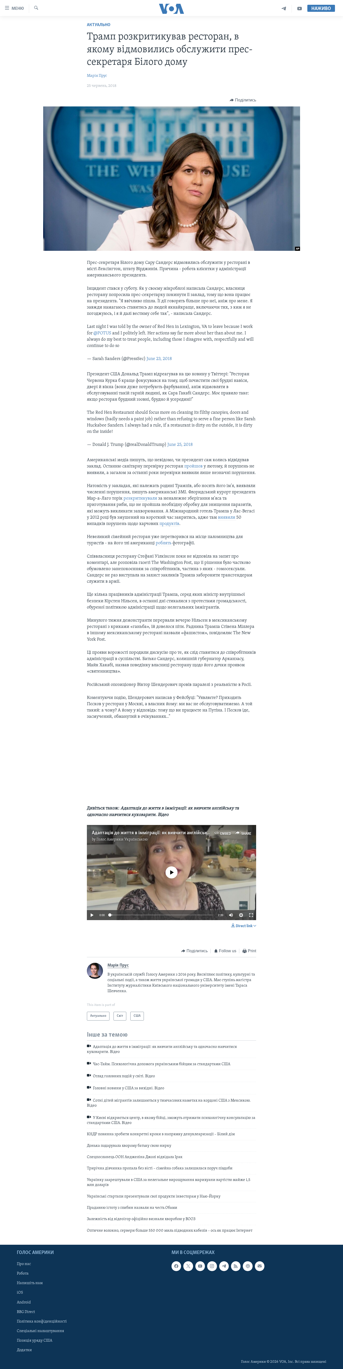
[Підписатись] (259, 1266)
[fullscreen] (251, 915)
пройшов (194, 466)
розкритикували (140, 498)
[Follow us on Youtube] (200, 1266)
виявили (227, 517)
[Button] (243, 100)
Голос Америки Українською (122, 840)
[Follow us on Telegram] (224, 1266)
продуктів (169, 524)
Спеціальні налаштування (40, 1331)
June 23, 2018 (159, 359)
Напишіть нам (30, 1283)
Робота (23, 1274)
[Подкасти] (247, 1266)
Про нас (24, 1264)
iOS (20, 1293)
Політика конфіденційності (42, 1322)
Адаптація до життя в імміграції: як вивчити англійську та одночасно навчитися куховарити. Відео (197, 833)
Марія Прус (97, 76)
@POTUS (102, 333)
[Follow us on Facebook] (176, 1266)
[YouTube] (299, 9)
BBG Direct (26, 1312)
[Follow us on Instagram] (212, 1266)
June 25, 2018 (180, 445)
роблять (164, 543)
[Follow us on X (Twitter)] (188, 1266)
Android (24, 1302)
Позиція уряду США (34, 1341)
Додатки (24, 1350)
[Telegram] (284, 9)
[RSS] (236, 1266)
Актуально (98, 25)
